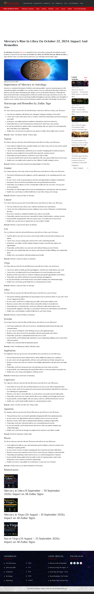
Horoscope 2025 (11, 567)
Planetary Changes (28, 9)
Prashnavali (47, 3)
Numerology (59, 3)
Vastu (65, 3)
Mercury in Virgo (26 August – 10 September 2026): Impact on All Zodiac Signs (80, 111)
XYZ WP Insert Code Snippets (40, 592)
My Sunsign (9, 576)
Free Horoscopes (27, 3)
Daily (37, 9)
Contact (30, 580)
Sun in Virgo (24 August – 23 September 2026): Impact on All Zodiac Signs (79, 127)
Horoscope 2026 (38, 3)
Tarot (81, 3)
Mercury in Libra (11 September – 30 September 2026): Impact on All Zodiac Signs (80, 93)
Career (63, 9)
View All (85, 78)
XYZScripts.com (56, 592)
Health (70, 9)
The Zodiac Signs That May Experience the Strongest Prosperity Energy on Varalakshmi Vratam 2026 (80, 159)
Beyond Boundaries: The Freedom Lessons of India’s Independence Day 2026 (80, 143)
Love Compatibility (74, 3)
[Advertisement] (48, 26)
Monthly (51, 9)
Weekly (44, 9)
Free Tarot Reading (80, 9)
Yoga (52, 3)
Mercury (22, 52)
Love (57, 9)
